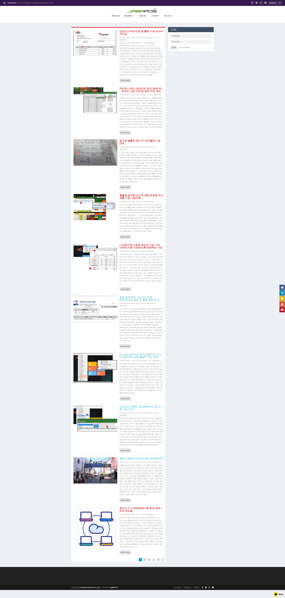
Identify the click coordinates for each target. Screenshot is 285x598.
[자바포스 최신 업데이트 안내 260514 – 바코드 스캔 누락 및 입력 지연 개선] (95, 100)
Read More (125, 80)
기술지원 (142, 16)
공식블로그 (178, 587)
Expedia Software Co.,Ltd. (90, 587)
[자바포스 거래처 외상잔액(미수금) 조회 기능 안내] (95, 418)
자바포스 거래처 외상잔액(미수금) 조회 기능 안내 (140, 408)
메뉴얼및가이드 (151, 37)
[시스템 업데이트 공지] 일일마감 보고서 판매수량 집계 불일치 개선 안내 (140, 355)
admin (128, 37)
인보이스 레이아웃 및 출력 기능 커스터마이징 (141, 32)
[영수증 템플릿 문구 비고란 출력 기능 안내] (95, 152)
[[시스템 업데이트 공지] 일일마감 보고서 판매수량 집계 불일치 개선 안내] (95, 368)
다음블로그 (187, 587)
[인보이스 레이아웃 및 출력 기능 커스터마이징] (95, 43)
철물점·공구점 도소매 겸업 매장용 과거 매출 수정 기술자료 (141, 196)
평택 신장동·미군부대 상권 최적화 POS (141, 458)
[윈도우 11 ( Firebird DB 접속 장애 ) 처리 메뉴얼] (95, 528)
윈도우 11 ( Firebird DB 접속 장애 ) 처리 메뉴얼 (140, 509)
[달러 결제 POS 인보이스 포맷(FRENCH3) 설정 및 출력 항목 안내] (95, 309)
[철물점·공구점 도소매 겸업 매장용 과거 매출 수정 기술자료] (95, 207)
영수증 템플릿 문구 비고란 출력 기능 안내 (140, 142)
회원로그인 (116, 16)
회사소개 (167, 16)
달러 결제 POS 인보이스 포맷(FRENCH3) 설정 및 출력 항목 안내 (139, 298)
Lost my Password (184, 47)
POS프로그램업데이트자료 (148, 303)
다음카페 (196, 587)
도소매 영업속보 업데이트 (26, 3)
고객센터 (154, 16)
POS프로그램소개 (147, 413)
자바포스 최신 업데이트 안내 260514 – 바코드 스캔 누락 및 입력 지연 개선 (140, 90)
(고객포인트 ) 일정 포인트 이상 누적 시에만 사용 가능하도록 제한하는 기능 (140, 246)
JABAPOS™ (114, 587)
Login (174, 47)
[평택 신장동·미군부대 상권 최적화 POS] (95, 470)
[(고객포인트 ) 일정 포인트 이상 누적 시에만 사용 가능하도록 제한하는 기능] (95, 257)
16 (158, 560)
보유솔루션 (128, 16)
